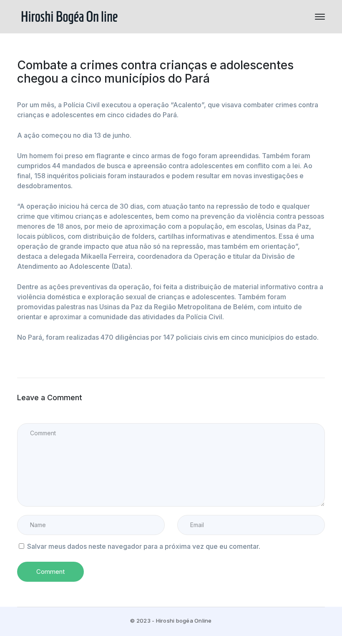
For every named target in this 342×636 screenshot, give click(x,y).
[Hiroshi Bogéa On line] (69, 16)
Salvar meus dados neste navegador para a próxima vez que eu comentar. (143, 546)
